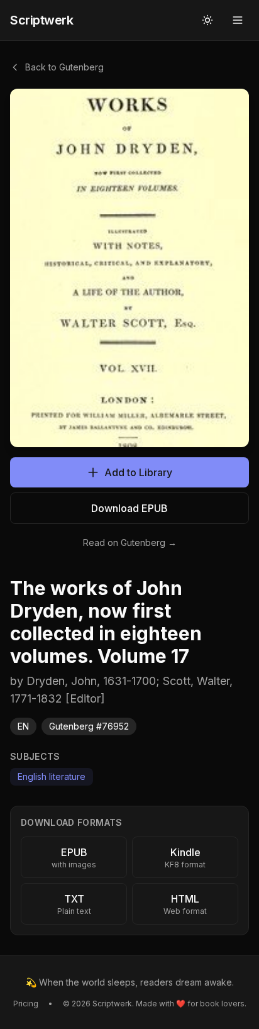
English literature (51, 776)
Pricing (25, 1003)
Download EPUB (129, 508)
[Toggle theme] (207, 20)
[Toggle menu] (237, 20)
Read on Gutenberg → (130, 542)
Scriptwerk (41, 20)
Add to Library (138, 472)
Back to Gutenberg (64, 67)
